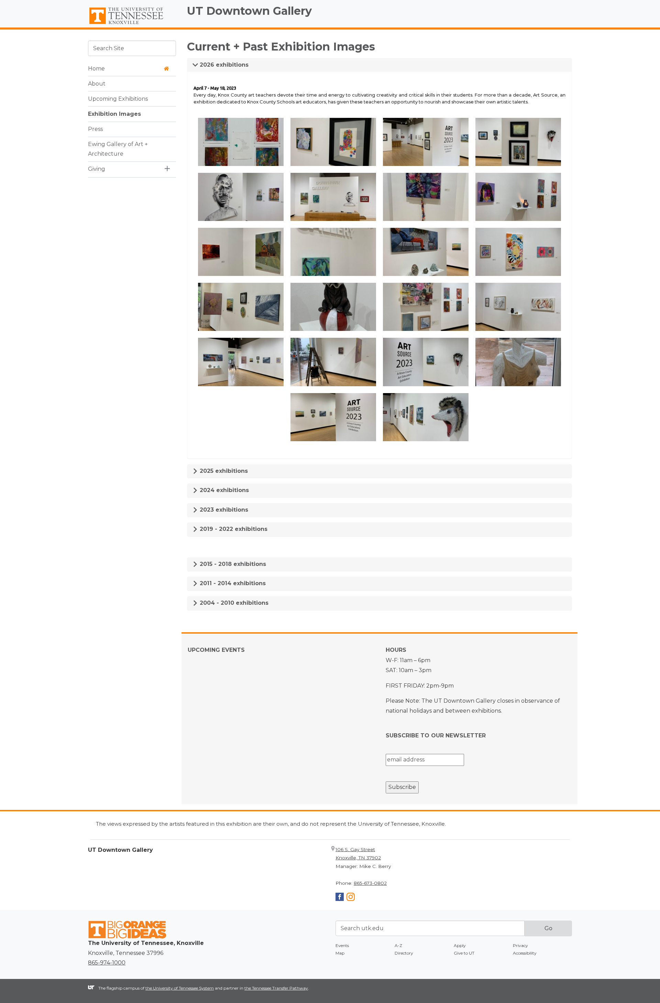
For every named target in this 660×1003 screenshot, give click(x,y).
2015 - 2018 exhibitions (232, 564)
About (97, 83)
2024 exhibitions (223, 490)
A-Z (398, 945)
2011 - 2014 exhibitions (232, 583)
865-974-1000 (106, 962)
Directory (404, 953)
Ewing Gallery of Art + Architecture (118, 149)
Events (342, 945)
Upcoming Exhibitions (118, 98)
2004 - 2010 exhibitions (233, 603)
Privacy (520, 945)
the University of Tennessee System (179, 988)
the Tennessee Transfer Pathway (276, 988)
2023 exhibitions (223, 509)
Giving (96, 169)
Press (95, 128)
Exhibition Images (114, 113)
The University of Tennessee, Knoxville (132, 24)
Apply (460, 945)
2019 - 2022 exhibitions (232, 529)
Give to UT (464, 953)
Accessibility (525, 953)
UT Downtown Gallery (249, 11)
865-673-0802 (370, 883)
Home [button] (96, 68)
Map (340, 953)
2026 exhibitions (223, 65)
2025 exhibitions (223, 471)
